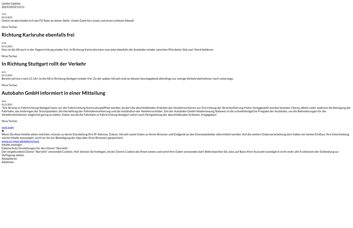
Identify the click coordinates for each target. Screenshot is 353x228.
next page (8, 127)
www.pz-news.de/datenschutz (20, 141)
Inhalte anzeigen (12, 144)
